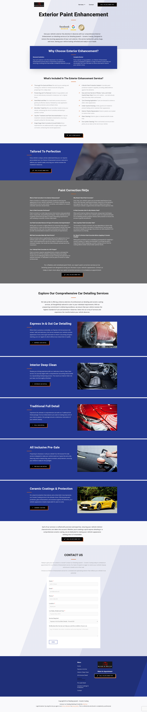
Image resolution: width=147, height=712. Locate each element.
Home (79, 666)
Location (52, 603)
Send (53, 642)
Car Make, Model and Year (57, 611)
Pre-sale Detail (81, 683)
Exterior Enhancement (81, 679)
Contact (91, 4)
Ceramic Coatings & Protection (83, 686)
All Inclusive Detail (82, 675)
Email (51, 588)
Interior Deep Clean (83, 672)
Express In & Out (82, 669)
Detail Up (85, 704)
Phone (51, 596)
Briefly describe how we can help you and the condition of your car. (68, 626)
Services (81, 4)
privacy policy (75, 706)
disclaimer (68, 706)
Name (51, 581)
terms (63, 706)
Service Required (53, 618)
